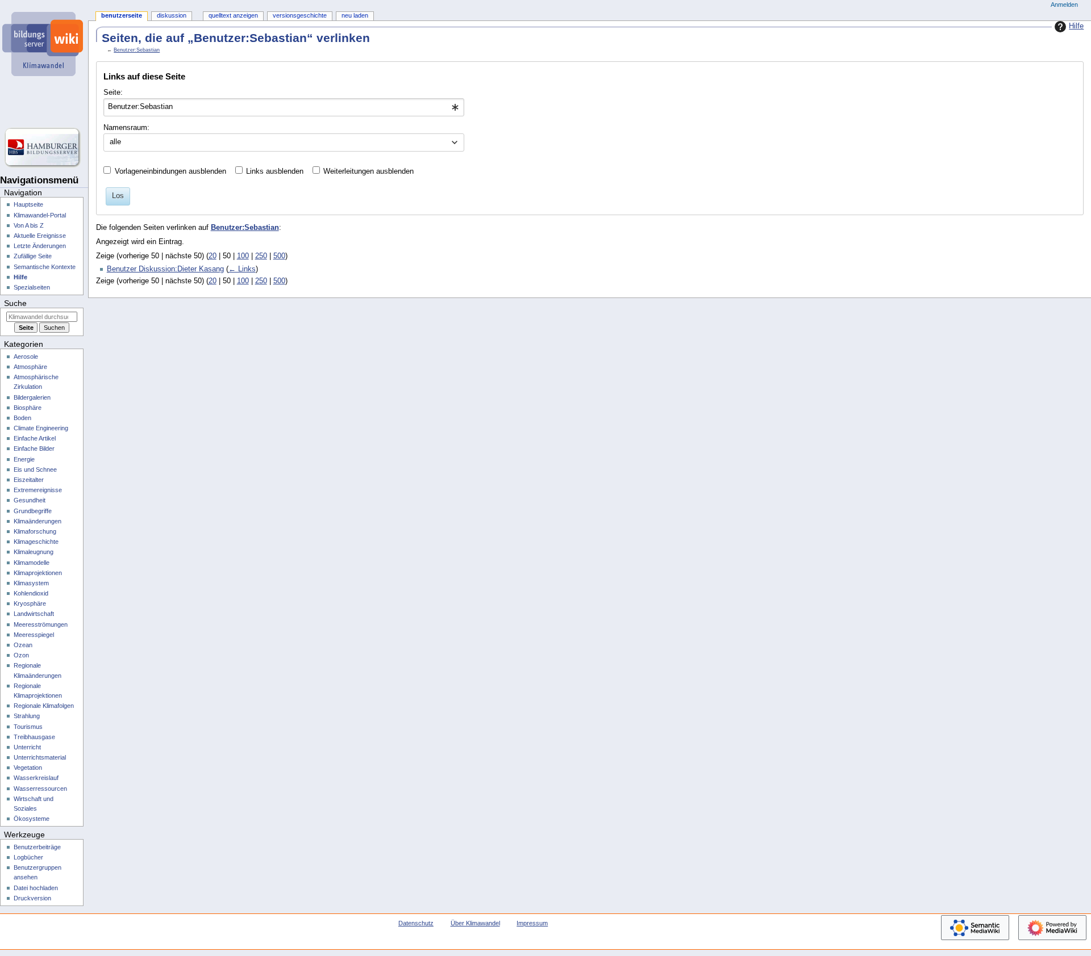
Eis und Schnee (35, 469)
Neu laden (355, 15)
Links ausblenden (274, 171)
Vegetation (28, 767)
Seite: (113, 93)
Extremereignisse (38, 490)
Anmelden (1064, 4)
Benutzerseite (121, 15)
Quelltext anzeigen (233, 15)
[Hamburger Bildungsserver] (44, 147)
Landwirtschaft (34, 613)
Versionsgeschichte (300, 15)
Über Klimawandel (475, 923)
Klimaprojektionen (38, 572)
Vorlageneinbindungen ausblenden (170, 171)
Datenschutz (416, 923)
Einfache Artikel (35, 438)
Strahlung (27, 715)
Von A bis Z (29, 225)
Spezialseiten (32, 287)
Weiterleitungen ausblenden (368, 171)
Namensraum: (126, 128)
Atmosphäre (30, 366)
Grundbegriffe (33, 511)
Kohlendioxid (31, 593)
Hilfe (1076, 26)
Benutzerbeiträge (37, 847)
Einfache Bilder (34, 448)
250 (261, 256)
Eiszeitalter (29, 479)
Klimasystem (31, 583)
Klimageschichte (36, 541)
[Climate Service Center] (44, 102)
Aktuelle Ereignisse (40, 235)
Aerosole (26, 356)
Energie (24, 459)
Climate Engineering (41, 428)
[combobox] (283, 107)
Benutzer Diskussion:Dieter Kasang (165, 269)
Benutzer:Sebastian (137, 50)
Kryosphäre (30, 603)
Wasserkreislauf (36, 777)
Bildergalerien (32, 397)
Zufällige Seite (33, 256)
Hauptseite (28, 204)
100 (243, 256)
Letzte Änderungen (40, 245)
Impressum (532, 923)
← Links (242, 269)
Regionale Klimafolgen (44, 705)
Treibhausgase (34, 736)
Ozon (21, 655)
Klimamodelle (31, 562)
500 (279, 256)
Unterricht (27, 747)
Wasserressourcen (40, 788)
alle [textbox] (115, 142)
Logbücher (28, 857)
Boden (22, 417)
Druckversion (32, 898)
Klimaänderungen (37, 521)
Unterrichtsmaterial (40, 757)
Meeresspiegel (34, 634)
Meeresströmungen (41, 624)
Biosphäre (27, 407)
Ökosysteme (31, 818)
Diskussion (171, 15)
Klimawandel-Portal (40, 215)
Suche (15, 303)
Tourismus (28, 726)
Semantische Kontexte (45, 266)
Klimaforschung (35, 531)
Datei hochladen (36, 887)
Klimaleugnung (33, 551)
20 (212, 256)
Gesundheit (29, 500)
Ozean (23, 644)
